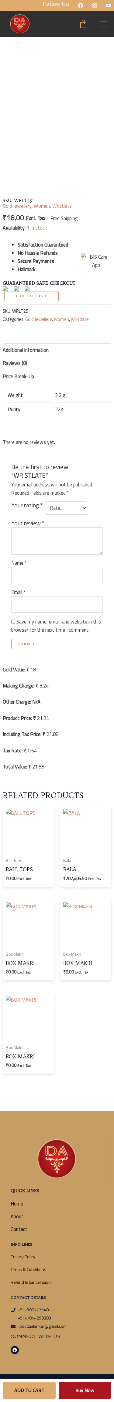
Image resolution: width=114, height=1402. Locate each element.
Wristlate (62, 206)
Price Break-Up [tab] (18, 376)
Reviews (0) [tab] (15, 363)
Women (42, 206)
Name (19, 563)
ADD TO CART (29, 1390)
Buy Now (84, 1390)
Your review (27, 523)
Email (18, 592)
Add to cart (32, 296)
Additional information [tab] (26, 350)
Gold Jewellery (17, 206)
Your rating (27, 505)
